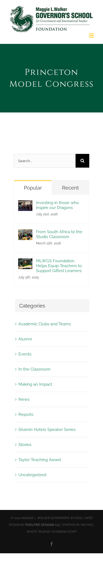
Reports (25, 414)
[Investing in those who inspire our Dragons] (25, 204)
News (23, 399)
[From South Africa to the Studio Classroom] (25, 234)
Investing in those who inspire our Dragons (57, 205)
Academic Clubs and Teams (44, 323)
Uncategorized (32, 474)
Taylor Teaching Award (39, 459)
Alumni (25, 339)
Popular (33, 188)
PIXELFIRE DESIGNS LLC (43, 525)
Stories (24, 444)
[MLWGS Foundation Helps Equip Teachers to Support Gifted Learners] (25, 263)
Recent (70, 188)
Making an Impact (35, 384)
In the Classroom (34, 369)
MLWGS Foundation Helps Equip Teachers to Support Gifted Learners (59, 265)
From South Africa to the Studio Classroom (59, 234)
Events (24, 354)
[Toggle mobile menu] (92, 35)
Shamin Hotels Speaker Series (47, 429)
